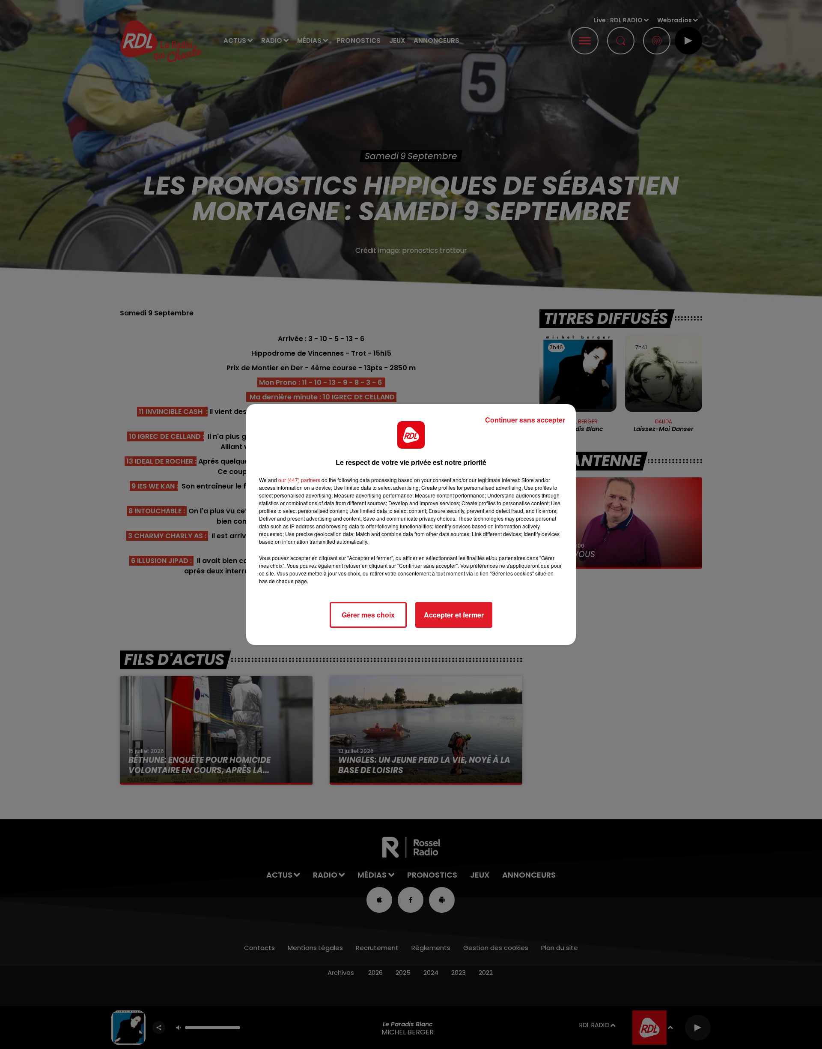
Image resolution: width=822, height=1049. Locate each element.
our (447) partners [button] (299, 479)
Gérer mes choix (368, 615)
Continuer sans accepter (525, 420)
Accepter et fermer (454, 615)
